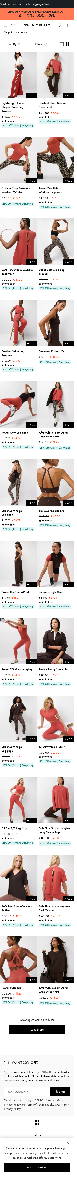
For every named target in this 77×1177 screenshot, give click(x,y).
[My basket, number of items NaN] (68, 25)
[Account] (61, 25)
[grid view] (67, 44)
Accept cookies (37, 1167)
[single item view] (62, 44)
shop (7, 32)
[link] (37, 27)
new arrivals (21, 32)
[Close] (68, 1143)
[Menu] (5, 25)
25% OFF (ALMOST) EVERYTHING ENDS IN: (35, 11)
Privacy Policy (12, 1104)
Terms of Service (36, 1104)
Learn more (54, 1157)
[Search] (13, 24)
